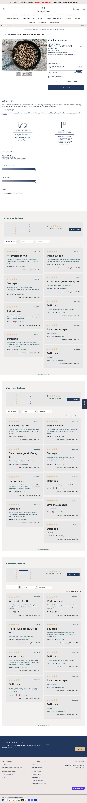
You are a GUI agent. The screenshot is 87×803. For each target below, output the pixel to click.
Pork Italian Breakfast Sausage (34, 35)
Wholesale (42, 22)
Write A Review (75, 229)
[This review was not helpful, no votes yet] (38, 270)
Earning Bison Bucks (9, 771)
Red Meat (15, 15)
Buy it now (66, 87)
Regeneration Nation (9, 774)
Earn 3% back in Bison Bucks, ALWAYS (21, 2)
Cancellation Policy (39, 784)
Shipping (50, 52)
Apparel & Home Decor (53, 18)
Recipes (77, 18)
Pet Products (48, 15)
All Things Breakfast (14, 35)
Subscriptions (54, 22)
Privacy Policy (36, 774)
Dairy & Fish (25, 15)
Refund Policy (36, 771)
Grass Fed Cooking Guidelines (12, 768)
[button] (77, 9)
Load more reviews (43, 374)
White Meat (36, 15)
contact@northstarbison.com (75, 765)
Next (45, 55)
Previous (3, 55)
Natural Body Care (13, 18)
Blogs (4, 777)
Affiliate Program (38, 780)
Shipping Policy (37, 768)
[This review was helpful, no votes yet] (35, 270)
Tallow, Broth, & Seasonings (66, 15)
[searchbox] (10, 242)
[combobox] (27, 241)
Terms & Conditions (38, 777)
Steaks (40, 18)
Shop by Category (28, 18)
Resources (31, 22)
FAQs (33, 764)
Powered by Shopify (18, 797)
